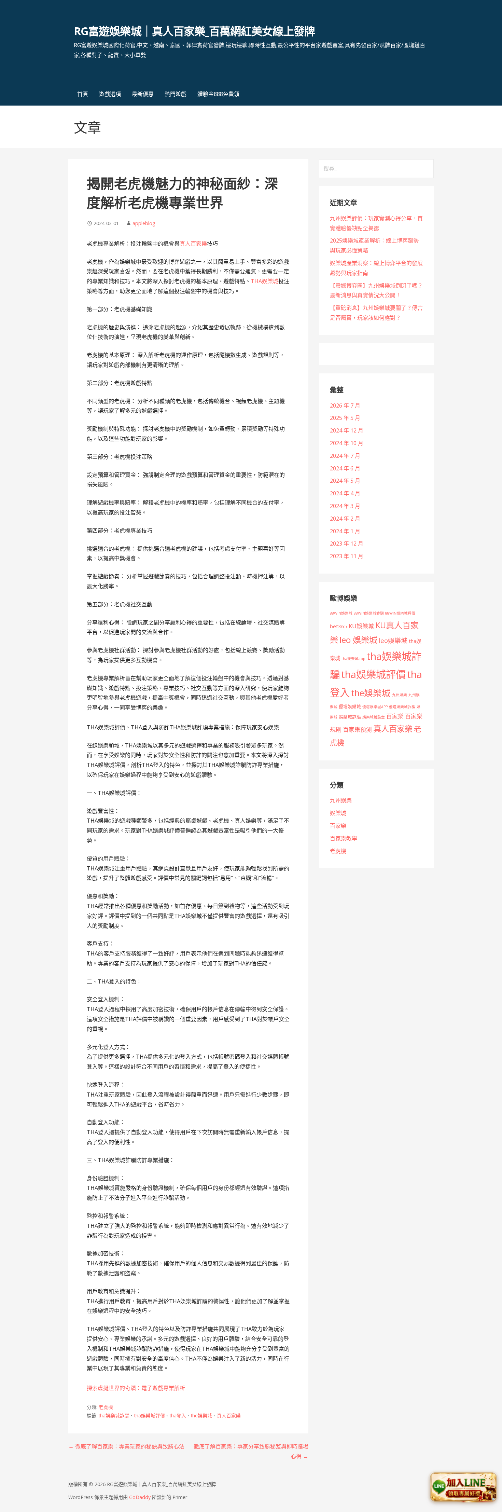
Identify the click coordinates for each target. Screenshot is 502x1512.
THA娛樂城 (264, 281)
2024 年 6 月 (345, 468)
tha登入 (178, 1415)
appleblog (144, 223)
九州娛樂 (399, 694)
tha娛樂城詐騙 (114, 1415)
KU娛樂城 (361, 626)
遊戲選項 (110, 94)
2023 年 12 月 (346, 543)
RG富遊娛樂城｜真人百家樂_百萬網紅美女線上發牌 (194, 31)
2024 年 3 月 (345, 506)
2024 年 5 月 (345, 480)
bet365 (338, 626)
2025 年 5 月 (345, 418)
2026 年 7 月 (345, 405)
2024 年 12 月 (346, 430)
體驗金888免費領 (218, 94)
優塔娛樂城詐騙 (402, 706)
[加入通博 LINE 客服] (463, 1487)
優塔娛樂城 (350, 707)
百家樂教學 (343, 838)
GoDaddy (140, 1497)
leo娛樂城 (393, 640)
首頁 (82, 94)
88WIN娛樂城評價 (400, 613)
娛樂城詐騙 (350, 717)
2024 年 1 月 (345, 531)
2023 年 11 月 (346, 556)
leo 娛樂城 (358, 639)
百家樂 (395, 716)
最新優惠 (143, 94)
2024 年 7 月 (345, 455)
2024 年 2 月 (345, 518)
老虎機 (106, 1407)
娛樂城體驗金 (373, 717)
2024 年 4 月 (345, 493)
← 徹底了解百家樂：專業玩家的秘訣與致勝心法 (126, 1446)
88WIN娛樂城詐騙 (369, 613)
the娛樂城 (201, 1415)
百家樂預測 (357, 729)
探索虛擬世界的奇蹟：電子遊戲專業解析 (136, 1388)
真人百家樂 (193, 243)
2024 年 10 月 (346, 443)
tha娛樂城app (353, 658)
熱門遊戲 (175, 94)
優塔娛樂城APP (375, 706)
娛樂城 (338, 813)
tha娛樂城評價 (149, 1415)
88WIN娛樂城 (341, 613)
